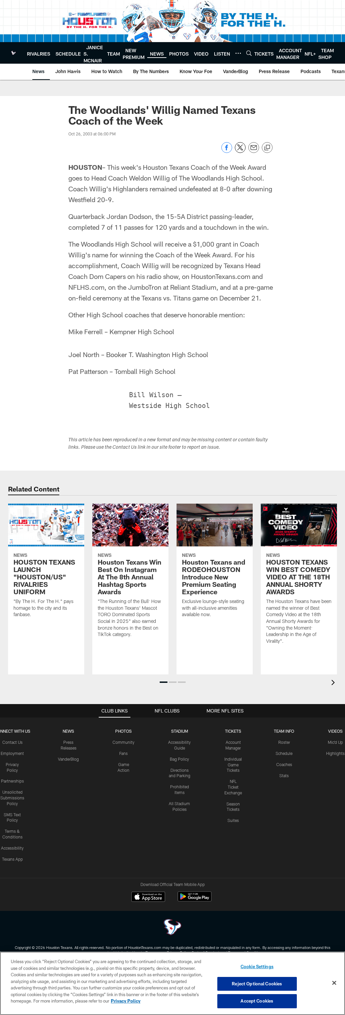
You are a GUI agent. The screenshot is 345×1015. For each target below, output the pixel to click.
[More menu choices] (238, 53)
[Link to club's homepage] (13, 53)
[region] (172, 983)
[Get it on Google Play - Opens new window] (194, 900)
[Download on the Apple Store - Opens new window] (148, 897)
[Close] (334, 983)
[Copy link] (267, 148)
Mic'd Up (335, 742)
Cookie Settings (257, 966)
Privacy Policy (125, 1001)
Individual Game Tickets (233, 765)
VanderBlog (68, 759)
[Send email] (253, 151)
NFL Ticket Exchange (233, 787)
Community (123, 742)
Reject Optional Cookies (257, 983)
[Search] (249, 53)
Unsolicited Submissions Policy (12, 798)
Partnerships (12, 781)
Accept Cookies (257, 1001)
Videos (335, 731)
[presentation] (334, 683)
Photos (123, 731)
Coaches (284, 764)
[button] (163, 682)
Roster (284, 742)
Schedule (284, 753)
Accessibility (12, 848)
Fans (123, 753)
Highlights (335, 753)
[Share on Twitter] (240, 151)
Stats (284, 775)
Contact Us (12, 742)
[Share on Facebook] (226, 151)
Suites (233, 820)
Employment (12, 753)
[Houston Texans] (172, 928)
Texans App (12, 859)
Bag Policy (179, 759)
